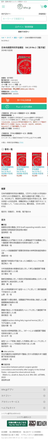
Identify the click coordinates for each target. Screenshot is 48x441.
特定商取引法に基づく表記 (10, 435)
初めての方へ (23, 31)
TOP (2, 38)
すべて (9, 38)
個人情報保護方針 (15, 432)
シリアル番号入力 (24, 417)
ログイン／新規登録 (24, 26)
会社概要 (4, 432)
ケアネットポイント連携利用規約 (32, 435)
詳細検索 (42, 13)
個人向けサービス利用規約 (32, 432)
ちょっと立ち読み (24, 106)
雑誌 (15, 38)
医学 (20, 38)
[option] (7, 165)
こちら (21, 142)
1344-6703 (14, 91)
